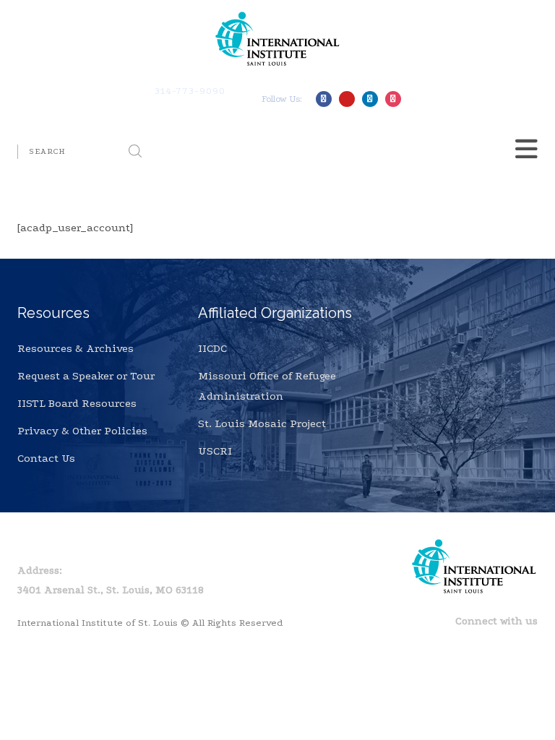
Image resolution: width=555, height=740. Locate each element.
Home (32, 544)
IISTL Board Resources (77, 403)
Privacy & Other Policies (82, 430)
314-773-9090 (190, 90)
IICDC (212, 348)
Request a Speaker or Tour (86, 375)
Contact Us (46, 458)
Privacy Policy (103, 544)
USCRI (215, 450)
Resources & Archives (75, 348)
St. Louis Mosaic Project (262, 423)
